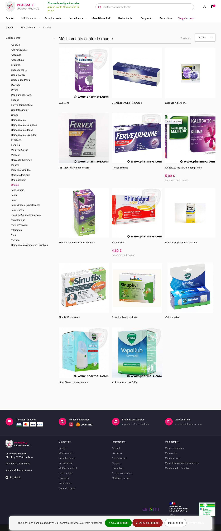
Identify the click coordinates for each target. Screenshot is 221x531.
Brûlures (15, 64)
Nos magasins (119, 458)
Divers (14, 89)
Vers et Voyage (19, 225)
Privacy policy (196, 522)
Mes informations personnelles (182, 463)
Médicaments (29, 18)
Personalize (175, 522)
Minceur (15, 154)
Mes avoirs (171, 453)
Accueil (9, 27)
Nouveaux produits (122, 473)
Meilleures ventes (121, 478)
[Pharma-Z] (22, 6)
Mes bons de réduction (177, 468)
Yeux (13, 235)
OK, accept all (119, 522)
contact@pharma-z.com (19, 470)
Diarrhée (16, 84)
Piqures (15, 164)
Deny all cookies (148, 522)
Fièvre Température (22, 104)
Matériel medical (101, 18)
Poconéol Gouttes (21, 169)
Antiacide (16, 54)
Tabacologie (17, 189)
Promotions (166, 18)
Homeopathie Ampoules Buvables (29, 245)
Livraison (117, 453)
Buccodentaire (19, 69)
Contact (116, 463)
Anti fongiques (19, 49)
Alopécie (15, 44)
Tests (14, 194)
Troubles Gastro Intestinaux (26, 215)
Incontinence (77, 18)
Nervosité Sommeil (21, 159)
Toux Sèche (17, 210)
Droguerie (146, 18)
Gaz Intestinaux (19, 109)
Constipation (18, 74)
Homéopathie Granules (23, 134)
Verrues (15, 240)
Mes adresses (172, 458)
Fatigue (15, 99)
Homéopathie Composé (24, 124)
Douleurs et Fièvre (21, 94)
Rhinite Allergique (20, 174)
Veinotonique (18, 220)
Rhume (15, 184)
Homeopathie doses (22, 129)
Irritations (16, 139)
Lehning (15, 144)
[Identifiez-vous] (202, 7)
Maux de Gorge (19, 149)
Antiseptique (18, 59)
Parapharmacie (53, 18)
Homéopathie (18, 119)
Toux (13, 199)
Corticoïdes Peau (20, 79)
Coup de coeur (186, 18)
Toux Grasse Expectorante (25, 205)
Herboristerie (125, 18)
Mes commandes (174, 448)
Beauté (9, 18)
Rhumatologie (18, 179)
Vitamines (16, 230)
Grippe (14, 114)
